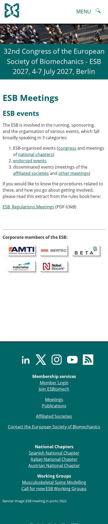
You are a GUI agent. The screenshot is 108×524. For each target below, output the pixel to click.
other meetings (73, 173)
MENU (83, 11)
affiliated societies (31, 173)
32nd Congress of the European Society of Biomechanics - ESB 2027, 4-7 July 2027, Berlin (54, 61)
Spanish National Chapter (54, 453)
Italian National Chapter (54, 459)
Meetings (54, 399)
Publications (54, 406)
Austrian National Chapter (54, 465)
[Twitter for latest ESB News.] (38, 359)
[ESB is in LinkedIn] (22, 359)
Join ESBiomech (54, 389)
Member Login (54, 383)
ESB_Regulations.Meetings (28, 207)
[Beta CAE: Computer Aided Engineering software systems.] (86, 250)
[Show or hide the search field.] (98, 11)
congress (67, 148)
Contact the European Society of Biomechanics (54, 427)
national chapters (35, 154)
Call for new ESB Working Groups (54, 488)
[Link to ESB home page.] (54, 9)
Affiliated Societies (54, 416)
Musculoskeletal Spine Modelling (54, 482)
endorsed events (29, 161)
